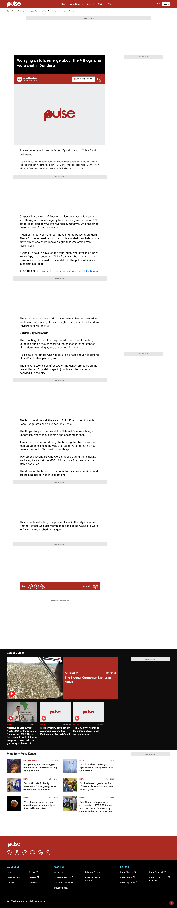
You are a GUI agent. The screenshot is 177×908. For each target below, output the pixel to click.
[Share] (99, 79)
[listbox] (88, 724)
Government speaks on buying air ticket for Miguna (67, 271)
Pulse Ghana (126, 877)
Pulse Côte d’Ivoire (154, 879)
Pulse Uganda (127, 882)
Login (166, 4)
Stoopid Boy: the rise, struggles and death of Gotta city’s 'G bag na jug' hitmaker (40, 767)
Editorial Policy (92, 872)
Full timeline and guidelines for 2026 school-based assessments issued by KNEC (96, 786)
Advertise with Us (62, 877)
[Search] (159, 4)
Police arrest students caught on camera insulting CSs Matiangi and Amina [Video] (55, 730)
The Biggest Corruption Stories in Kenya (88, 680)
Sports (101, 4)
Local (20, 11)
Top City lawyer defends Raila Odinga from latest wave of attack (86, 730)
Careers (111, 4)
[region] (88, 724)
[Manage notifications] (171, 903)
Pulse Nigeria (126, 872)
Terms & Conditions (63, 882)
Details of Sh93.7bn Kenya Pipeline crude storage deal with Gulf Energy (96, 767)
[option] (22, 725)
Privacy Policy (61, 887)
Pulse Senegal (156, 872)
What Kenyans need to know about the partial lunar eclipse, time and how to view (39, 805)
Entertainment (77, 4)
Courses (33, 882)
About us (58, 872)
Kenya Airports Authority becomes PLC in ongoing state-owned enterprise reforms (39, 786)
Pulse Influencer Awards (93, 879)
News (63, 4)
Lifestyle (91, 4)
